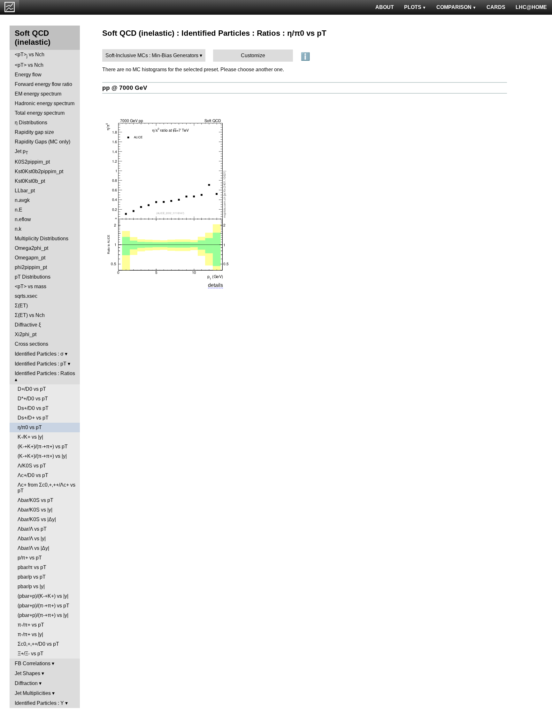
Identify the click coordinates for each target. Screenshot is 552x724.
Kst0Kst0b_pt (30, 181)
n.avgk (22, 200)
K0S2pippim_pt (32, 162)
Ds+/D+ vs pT (33, 417)
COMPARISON (453, 7)
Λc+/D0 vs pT (33, 475)
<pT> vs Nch (29, 55)
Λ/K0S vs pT (32, 465)
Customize (253, 55)
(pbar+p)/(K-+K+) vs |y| (43, 596)
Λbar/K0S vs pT (35, 500)
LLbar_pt (25, 190)
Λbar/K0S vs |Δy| (37, 519)
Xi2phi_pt (25, 334)
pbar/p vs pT (32, 577)
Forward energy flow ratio (43, 84)
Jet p (21, 152)
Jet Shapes (27, 673)
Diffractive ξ (28, 324)
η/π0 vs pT (30, 427)
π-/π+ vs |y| (30, 634)
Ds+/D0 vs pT (33, 408)
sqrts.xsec (26, 296)
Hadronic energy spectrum (44, 103)
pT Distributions (32, 277)
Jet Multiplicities (33, 693)
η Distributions (31, 122)
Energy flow (28, 74)
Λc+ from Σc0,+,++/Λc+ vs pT (46, 487)
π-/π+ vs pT (31, 625)
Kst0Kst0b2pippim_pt (39, 171)
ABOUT (384, 7)
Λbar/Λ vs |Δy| (33, 548)
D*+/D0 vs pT (33, 398)
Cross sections (31, 344)
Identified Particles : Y (39, 703)
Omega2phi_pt (31, 248)
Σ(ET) (21, 305)
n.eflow (23, 219)
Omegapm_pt (30, 257)
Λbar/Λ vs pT (32, 529)
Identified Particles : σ (39, 354)
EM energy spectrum (38, 93)
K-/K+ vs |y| (30, 437)
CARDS (496, 7)
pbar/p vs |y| (31, 586)
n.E (18, 209)
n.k (18, 229)
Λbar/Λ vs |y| (32, 538)
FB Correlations (32, 663)
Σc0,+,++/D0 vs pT (38, 644)
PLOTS (412, 7)
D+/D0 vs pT (32, 389)
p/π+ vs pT (30, 557)
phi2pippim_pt (31, 267)
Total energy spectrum (40, 113)
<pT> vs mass (30, 286)
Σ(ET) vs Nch (30, 315)
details (215, 285)
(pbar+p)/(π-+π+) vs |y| (43, 615)
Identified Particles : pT (40, 363)
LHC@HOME (531, 7)
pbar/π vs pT (32, 567)
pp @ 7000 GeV (124, 87)
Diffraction (26, 683)
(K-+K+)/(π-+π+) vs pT (43, 446)
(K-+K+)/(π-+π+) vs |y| (42, 456)
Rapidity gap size (34, 132)
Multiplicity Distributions (41, 238)
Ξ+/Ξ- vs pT (30, 653)
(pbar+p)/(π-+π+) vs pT (43, 605)
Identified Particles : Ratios (45, 373)
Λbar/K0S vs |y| (35, 509)
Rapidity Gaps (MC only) (42, 141)
